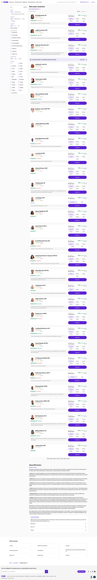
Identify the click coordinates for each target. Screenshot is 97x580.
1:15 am (78, 21)
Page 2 (51, 458)
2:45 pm (71, 99)
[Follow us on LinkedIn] (95, 571)
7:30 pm (84, 126)
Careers (14, 576)
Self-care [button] (32, 526)
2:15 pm (84, 97)
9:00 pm (78, 141)
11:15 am (78, 301)
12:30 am (78, 18)
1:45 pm (72, 84)
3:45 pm (78, 99)
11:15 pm (72, 289)
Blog (17, 576)
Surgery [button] (32, 530)
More (84, 21)
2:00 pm (78, 84)
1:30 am (84, 419)
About (8, 576)
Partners (47, 576)
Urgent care (11, 2)
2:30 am (78, 33)
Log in (93, 2)
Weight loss (25, 2)
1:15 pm (78, 82)
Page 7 (68, 458)
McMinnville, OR (85, 2)
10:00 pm (84, 67)
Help (55, 576)
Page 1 (48, 458)
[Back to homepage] (5, 2)
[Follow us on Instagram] (92, 571)
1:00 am (72, 21)
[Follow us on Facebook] (88, 571)
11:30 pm (78, 188)
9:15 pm (84, 141)
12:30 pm (78, 50)
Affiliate (44, 576)
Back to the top (32, 467)
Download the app (31, 2)
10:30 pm (78, 69)
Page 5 (61, 458)
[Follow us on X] (90, 571)
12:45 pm (84, 316)
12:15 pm (71, 50)
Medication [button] (33, 523)
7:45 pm (71, 129)
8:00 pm (78, 129)
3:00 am (84, 33)
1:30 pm (84, 82)
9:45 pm (78, 67)
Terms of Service (21, 576)
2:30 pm (84, 331)
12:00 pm (84, 48)
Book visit (81, 25)
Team (11, 576)
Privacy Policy (27, 576)
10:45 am (71, 114)
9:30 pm (71, 67)
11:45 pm (74, 246)
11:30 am (71, 48)
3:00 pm (71, 333)
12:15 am (71, 18)
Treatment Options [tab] (35, 516)
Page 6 (65, 458)
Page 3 (54, 458)
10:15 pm (71, 69)
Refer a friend (39, 2)
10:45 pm (78, 404)
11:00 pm (71, 188)
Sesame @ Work (39, 576)
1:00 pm (72, 82)
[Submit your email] (46, 571)
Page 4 (58, 458)
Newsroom (51, 576)
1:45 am (72, 421)
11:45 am (78, 48)
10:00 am (71, 112)
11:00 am (71, 301)
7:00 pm (71, 126)
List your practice (33, 576)
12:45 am (84, 18)
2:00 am (71, 33)
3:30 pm (78, 333)
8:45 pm (71, 141)
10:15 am (78, 112)
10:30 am (84, 112)
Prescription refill (18, 2)
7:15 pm (78, 126)
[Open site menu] (2, 2)
